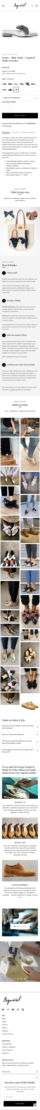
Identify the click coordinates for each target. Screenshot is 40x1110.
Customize (16, 89)
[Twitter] (3, 1009)
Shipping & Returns (28, 132)
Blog (3, 1019)
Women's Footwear (8, 1047)
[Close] (37, 1077)
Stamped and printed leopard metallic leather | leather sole (16, 83)
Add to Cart (20, 116)
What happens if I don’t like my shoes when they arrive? (17, 751)
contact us (13, 390)
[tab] (7, 132)
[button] (14, 979)
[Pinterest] (23, 1009)
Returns (4, 1028)
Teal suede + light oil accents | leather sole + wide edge (4, 89)
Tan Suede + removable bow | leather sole (4, 83)
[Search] (32, 6)
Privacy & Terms (7, 1034)
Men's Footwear (7, 1050)
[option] (20, 961)
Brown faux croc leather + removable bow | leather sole (33, 83)
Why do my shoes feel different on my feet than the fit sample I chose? (17, 742)
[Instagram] (18, 1009)
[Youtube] (13, 1009)
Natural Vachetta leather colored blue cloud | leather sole (21, 83)
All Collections (7, 1044)
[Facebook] (8, 1009)
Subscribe (19, 1104)
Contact (4, 1025)
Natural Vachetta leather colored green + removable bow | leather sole (27, 83)
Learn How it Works (9, 102)
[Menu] (3, 6)
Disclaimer (15, 132)
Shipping (5, 1031)
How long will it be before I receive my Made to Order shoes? (17, 727)
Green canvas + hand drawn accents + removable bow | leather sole (10, 89)
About (4, 1022)
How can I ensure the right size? (13, 734)
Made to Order (7, 54)
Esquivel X (5, 1053)
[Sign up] (37, 1072)
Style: (8, 79)
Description (6, 132)
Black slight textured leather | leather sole (10, 83)
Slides (16, 54)
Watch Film (21, 926)
